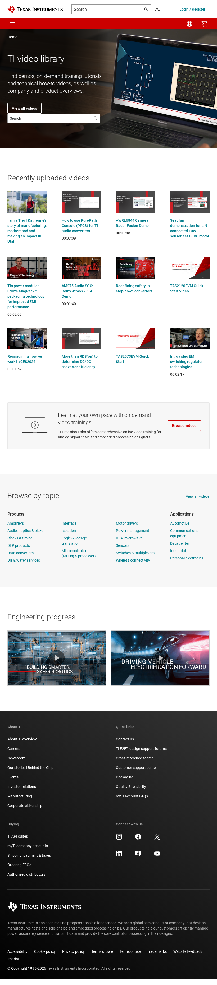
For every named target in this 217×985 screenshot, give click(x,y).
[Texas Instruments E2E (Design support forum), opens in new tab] (138, 855)
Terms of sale (102, 951)
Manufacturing (19, 796)
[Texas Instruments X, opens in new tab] (157, 839)
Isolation (69, 531)
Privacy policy (73, 951)
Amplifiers (15, 523)
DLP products (18, 545)
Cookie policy (45, 951)
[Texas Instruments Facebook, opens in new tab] (138, 839)
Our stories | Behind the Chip (30, 767)
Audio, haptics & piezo (25, 531)
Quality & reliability (131, 787)
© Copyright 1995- (26, 968)
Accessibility (17, 951)
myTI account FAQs (132, 796)
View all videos (24, 108)
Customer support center (136, 767)
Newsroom (16, 758)
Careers (13, 748)
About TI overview (22, 739)
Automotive (179, 523)
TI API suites (17, 836)
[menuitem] (189, 23)
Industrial (178, 551)
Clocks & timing (20, 538)
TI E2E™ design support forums (141, 748)
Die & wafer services (23, 560)
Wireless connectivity (133, 560)
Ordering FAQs (19, 865)
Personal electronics (186, 558)
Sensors (122, 545)
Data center (179, 543)
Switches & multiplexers (135, 553)
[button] (12, 23)
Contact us (125, 739)
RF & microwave (129, 538)
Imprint (13, 959)
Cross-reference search (135, 758)
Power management (132, 531)
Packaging (124, 777)
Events (13, 777)
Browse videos (184, 425)
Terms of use (130, 951)
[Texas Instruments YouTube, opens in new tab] (157, 855)
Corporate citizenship (24, 806)
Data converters (20, 553)
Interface (69, 523)
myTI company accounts (27, 846)
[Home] (35, 9)
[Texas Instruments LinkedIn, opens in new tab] (119, 855)
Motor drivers (127, 523)
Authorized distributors (26, 874)
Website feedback (187, 951)
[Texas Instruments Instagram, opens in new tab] (119, 839)
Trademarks (157, 951)
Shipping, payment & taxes (29, 855)
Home (12, 37)
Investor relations (21, 787)
